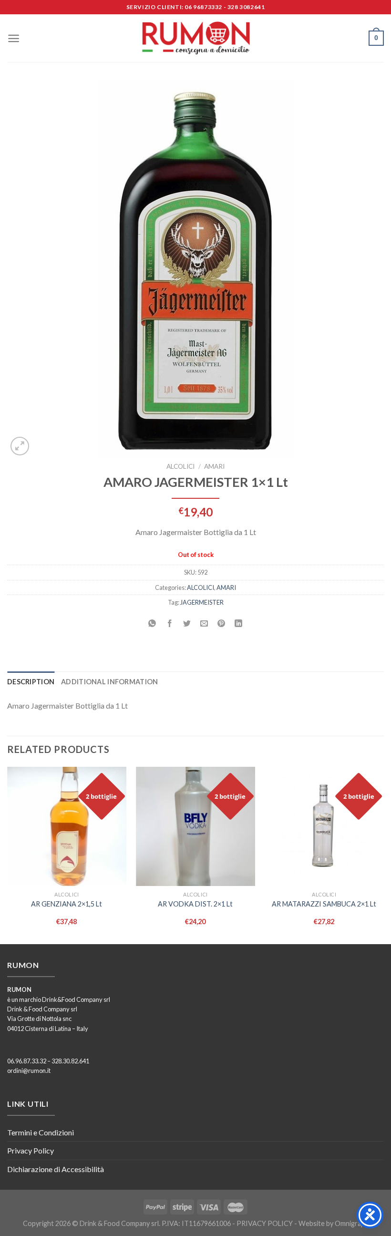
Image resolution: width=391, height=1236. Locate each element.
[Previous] (7, 854)
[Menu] (13, 38)
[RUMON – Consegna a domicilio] (195, 38)
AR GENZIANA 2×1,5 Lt (66, 904)
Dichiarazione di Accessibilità (55, 1169)
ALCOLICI (180, 466)
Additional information (109, 682)
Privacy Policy (30, 1150)
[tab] (30, 681)
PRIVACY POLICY (265, 1223)
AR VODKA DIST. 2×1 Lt (195, 904)
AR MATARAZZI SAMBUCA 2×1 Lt (324, 904)
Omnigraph (352, 1223)
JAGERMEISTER (202, 602)
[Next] (383, 854)
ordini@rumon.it (29, 1070)
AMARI (214, 466)
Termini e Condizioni (40, 1132)
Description (30, 682)
